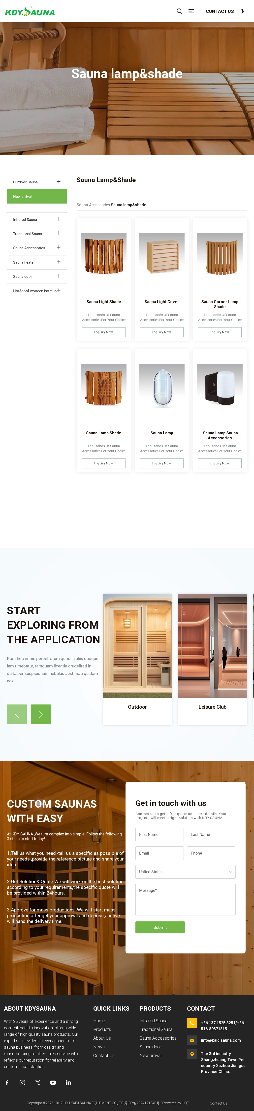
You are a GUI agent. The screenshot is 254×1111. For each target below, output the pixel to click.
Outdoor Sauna (25, 182)
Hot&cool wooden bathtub (35, 291)
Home (99, 1020)
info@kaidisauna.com (221, 1040)
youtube (53, 1083)
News (99, 1046)
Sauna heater (24, 262)
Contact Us (220, 11)
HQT (185, 1103)
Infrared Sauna (25, 219)
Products (102, 1029)
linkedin (68, 1083)
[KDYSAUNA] (30, 11)
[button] (17, 714)
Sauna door (22, 276)
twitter (38, 1083)
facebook (7, 1083)
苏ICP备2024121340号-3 (143, 1103)
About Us (102, 1038)
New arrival (22, 196)
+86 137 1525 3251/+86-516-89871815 (223, 1026)
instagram (22, 1083)
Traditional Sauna (27, 234)
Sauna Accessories (29, 248)
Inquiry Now (103, 332)
